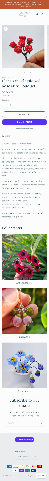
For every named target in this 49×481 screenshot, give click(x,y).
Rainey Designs (14, 476)
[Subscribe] (41, 423)
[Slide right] (30, 72)
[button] (5, 14)
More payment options (24, 128)
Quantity (5, 100)
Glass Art (23, 336)
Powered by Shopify (26, 476)
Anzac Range (23, 282)
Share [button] (7, 136)
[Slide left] (19, 72)
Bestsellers (23, 391)
